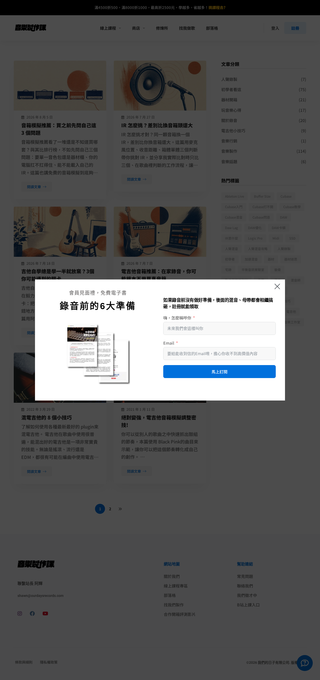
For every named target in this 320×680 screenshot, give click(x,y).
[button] (277, 286)
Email (168, 343)
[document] (160, 340)
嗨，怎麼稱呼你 (177, 318)
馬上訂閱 (220, 372)
